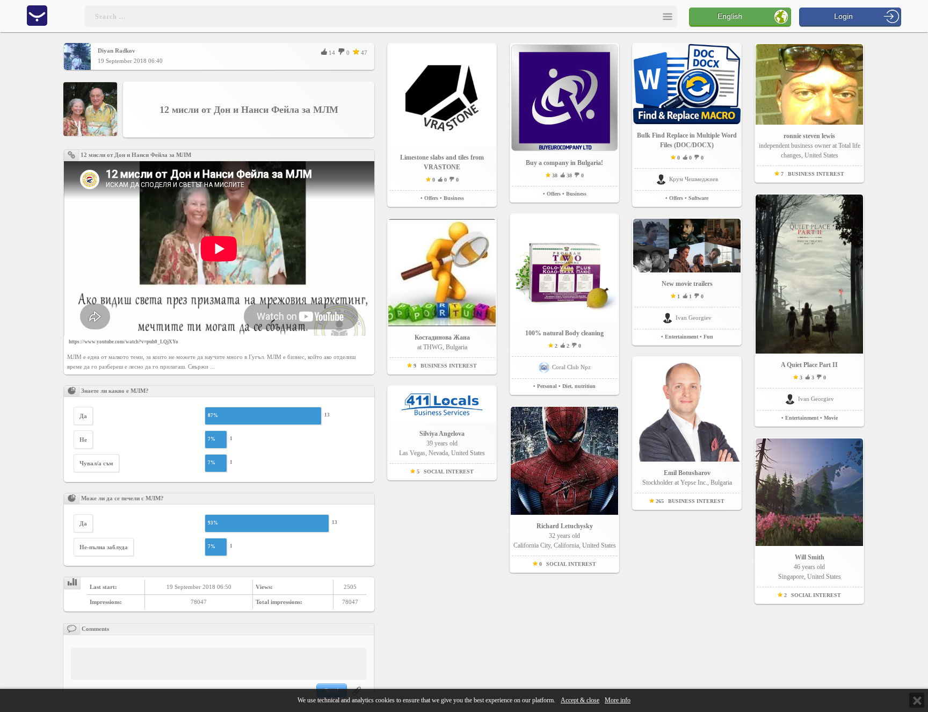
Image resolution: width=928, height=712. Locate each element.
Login (843, 16)
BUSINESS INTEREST (449, 366)
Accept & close (580, 700)
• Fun (706, 337)
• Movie (829, 418)
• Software (696, 198)
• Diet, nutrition (577, 386)
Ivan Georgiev (694, 317)
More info (617, 700)
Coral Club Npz (571, 367)
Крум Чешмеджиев (693, 179)
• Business (452, 198)
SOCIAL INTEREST (449, 471)
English (729, 16)
